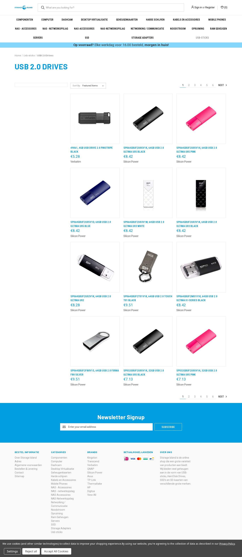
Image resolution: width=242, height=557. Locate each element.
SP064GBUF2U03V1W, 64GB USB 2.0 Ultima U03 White (143, 224)
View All (91, 494)
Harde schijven (155, 19)
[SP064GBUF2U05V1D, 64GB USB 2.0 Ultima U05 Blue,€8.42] (95, 192)
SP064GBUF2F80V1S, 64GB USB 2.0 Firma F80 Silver (95, 372)
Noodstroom (178, 28)
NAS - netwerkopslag (55, 28)
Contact (19, 472)
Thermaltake (94, 483)
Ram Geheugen (218, 28)
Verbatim (92, 465)
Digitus (91, 491)
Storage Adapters (142, 37)
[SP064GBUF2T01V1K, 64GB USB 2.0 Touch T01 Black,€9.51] (148, 267)
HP (89, 487)
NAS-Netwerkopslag (112, 28)
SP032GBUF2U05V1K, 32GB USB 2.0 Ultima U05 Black (143, 372)
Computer (47, 19)
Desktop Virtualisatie (94, 19)
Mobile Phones (217, 19)
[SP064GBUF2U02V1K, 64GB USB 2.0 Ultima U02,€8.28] (95, 267)
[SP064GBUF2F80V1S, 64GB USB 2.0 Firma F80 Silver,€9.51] (95, 341)
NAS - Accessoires (25, 28)
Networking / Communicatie (147, 28)
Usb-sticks (202, 37)
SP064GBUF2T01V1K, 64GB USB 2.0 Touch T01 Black (147, 298)
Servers (38, 37)
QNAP (90, 468)
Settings (12, 551)
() (225, 7)
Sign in (198, 7)
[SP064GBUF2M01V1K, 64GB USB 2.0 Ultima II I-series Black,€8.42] (201, 267)
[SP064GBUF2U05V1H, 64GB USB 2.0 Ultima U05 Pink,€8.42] (201, 118)
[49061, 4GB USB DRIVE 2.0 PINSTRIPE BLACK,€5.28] (95, 118)
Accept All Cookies (56, 551)
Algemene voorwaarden (28, 465)
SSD (87, 37)
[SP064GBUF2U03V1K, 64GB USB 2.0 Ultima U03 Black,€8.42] (201, 192)
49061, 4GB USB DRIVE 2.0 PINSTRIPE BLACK (92, 150)
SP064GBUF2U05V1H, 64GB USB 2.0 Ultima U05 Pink (196, 150)
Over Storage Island (26, 457)
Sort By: (76, 85)
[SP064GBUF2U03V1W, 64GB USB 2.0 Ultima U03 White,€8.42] (148, 192)
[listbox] (94, 85)
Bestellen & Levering (26, 468)
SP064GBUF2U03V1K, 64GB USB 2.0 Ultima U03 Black (196, 224)
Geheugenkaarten (127, 19)
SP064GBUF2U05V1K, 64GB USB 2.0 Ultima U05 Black (143, 150)
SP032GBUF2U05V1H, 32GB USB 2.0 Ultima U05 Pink (196, 372)
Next (221, 85)
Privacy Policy (227, 543)
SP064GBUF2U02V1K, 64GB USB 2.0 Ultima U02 (91, 298)
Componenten (24, 19)
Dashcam (67, 19)
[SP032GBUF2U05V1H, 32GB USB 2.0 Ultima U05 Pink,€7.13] (201, 341)
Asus (90, 476)
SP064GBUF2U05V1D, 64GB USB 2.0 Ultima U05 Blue (91, 224)
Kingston (92, 457)
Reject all (31, 551)
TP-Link (91, 480)
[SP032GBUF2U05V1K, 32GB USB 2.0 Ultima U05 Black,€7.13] (148, 341)
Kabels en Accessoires (186, 19)
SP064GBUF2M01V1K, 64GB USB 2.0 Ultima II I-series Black (196, 298)
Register (210, 7)
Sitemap (19, 476)
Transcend (93, 461)
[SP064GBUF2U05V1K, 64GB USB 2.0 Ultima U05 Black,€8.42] (148, 118)
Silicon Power (94, 472)
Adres (18, 461)
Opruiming (198, 28)
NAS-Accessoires (84, 28)
